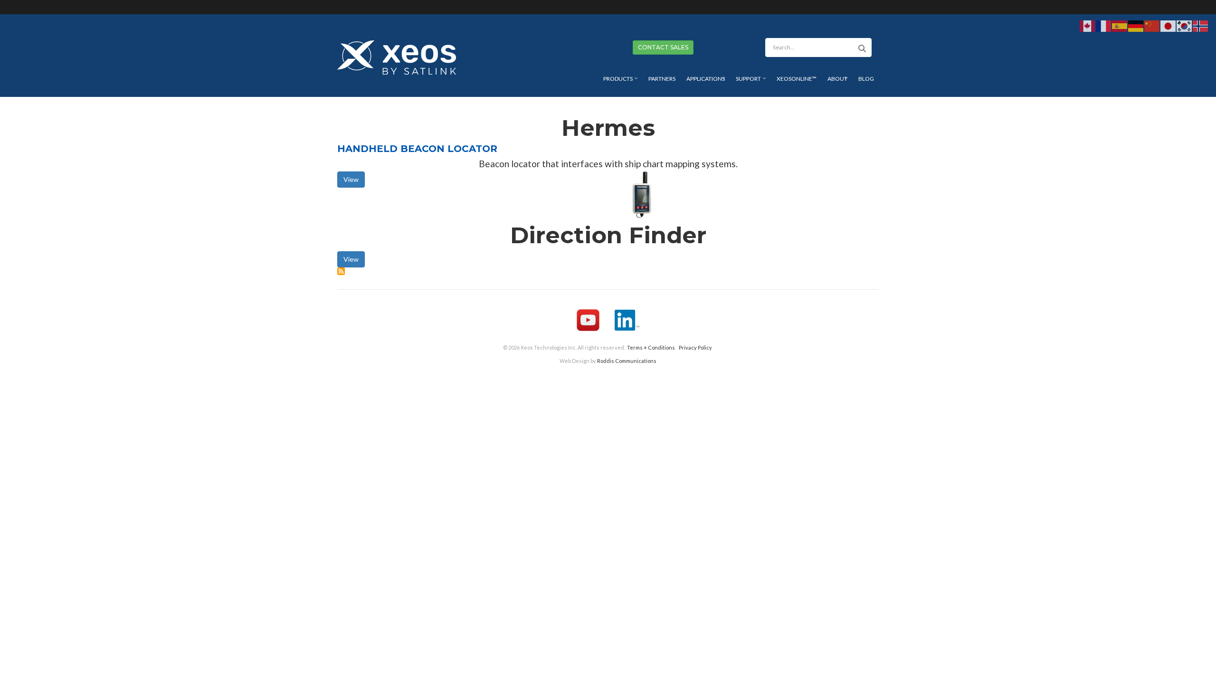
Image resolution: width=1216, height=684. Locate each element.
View (351, 179)
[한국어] (1185, 25)
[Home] (396, 56)
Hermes (608, 128)
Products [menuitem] (621, 82)
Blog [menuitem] (866, 78)
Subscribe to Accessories (341, 271)
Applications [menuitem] (706, 82)
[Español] (1120, 25)
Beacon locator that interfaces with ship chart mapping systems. (608, 163)
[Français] (1104, 25)
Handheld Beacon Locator (417, 148)
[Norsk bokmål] (1201, 25)
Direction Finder (608, 235)
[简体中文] (1152, 25)
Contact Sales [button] (663, 47)
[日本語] (1168, 25)
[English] (1088, 25)
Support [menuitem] (752, 82)
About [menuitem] (838, 82)
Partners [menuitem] (661, 78)
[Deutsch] (1136, 25)
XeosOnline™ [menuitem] (797, 78)
